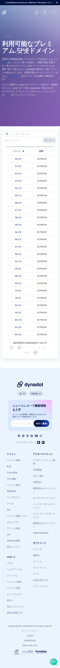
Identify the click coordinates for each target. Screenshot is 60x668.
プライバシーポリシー (30, 631)
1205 (26, 352)
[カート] (45, 12)
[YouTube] (36, 436)
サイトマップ (39, 567)
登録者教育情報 (30, 640)
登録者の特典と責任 (30, 645)
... (48, 347)
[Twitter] (32, 436)
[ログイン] (36, 12)
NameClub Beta (40, 532)
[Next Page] (35, 352)
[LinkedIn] (27, 436)
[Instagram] (23, 436)
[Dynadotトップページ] (4, 12)
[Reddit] (41, 436)
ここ (9, 94)
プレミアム (14, 75)
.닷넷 (4, 62)
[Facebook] (19, 436)
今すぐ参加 (41, 423)
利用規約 (30, 636)
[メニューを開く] (54, 12)
